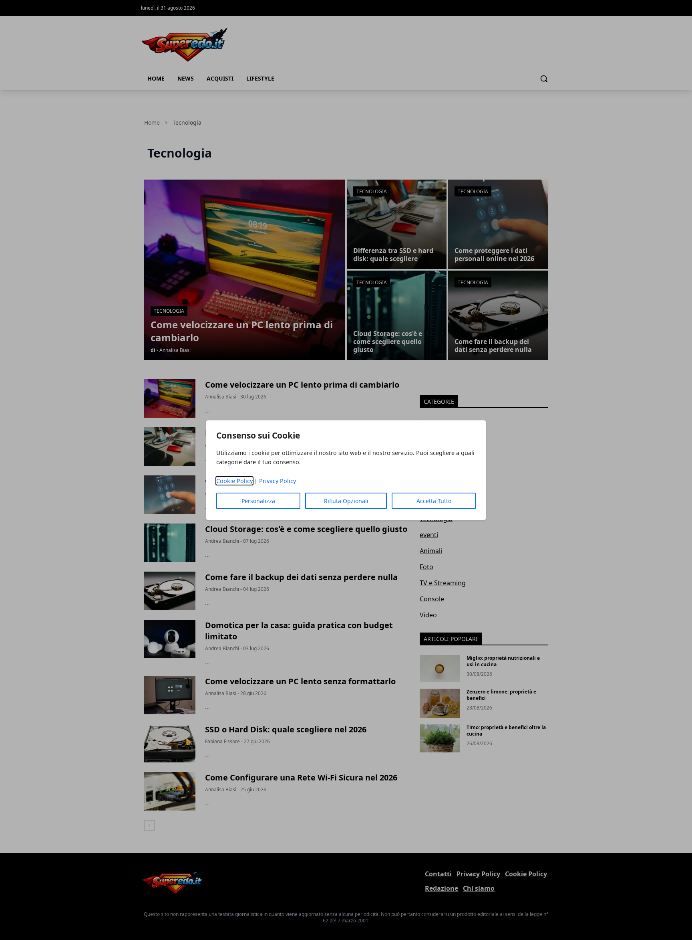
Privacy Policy (277, 481)
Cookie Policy (234, 481)
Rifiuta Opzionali (346, 501)
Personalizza (258, 501)
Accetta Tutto (433, 501)
